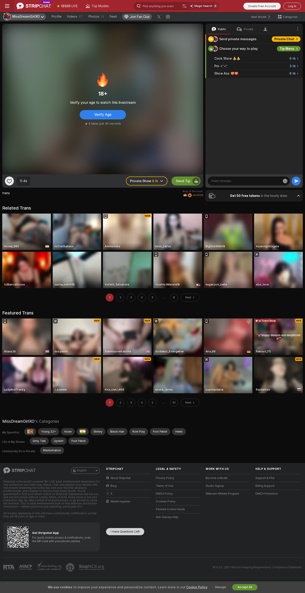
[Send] (296, 181)
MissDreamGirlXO (18, 421)
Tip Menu (287, 48)
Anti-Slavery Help (167, 517)
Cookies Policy (165, 501)
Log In (292, 6)
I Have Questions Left (125, 531)
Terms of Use (164, 485)
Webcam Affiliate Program (222, 493)
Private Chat (284, 39)
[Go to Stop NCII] (92, 567)
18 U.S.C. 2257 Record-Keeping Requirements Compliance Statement (256, 567)
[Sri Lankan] (30, 431)
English (82, 470)
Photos (96, 17)
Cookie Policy (196, 587)
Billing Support (264, 485)
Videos (75, 17)
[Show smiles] (285, 181)
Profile (56, 17)
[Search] (184, 6)
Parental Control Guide (170, 509)
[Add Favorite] (9, 181)
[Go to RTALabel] (9, 567)
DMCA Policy (164, 493)
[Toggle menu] (7, 6)
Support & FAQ (264, 478)
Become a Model (217, 478)
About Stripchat (121, 478)
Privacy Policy (165, 478)
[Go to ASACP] (26, 567)
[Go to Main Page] (33, 6)
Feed (113, 17)
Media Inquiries (120, 501)
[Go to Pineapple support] (70, 567)
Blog (114, 485)
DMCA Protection (266, 493)
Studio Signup (215, 485)
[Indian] (83, 431)
